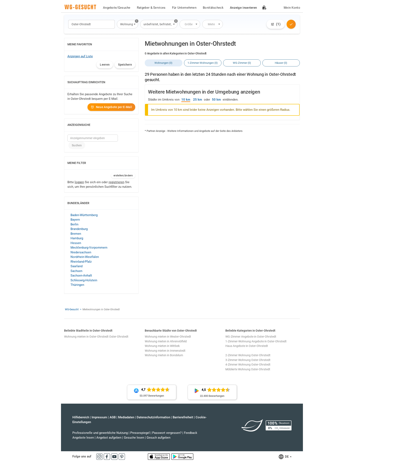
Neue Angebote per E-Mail (114, 107)
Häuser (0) (281, 62)
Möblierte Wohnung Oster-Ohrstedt (247, 369)
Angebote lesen (83, 437)
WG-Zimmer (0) (242, 62)
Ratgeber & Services (151, 8)
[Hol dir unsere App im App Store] (159, 456)
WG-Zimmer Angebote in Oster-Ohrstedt (250, 336)
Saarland (77, 266)
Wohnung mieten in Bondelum (164, 355)
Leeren (105, 64)
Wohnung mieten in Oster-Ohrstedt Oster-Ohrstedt (96, 336)
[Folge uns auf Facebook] (107, 456)
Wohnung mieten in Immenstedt (165, 350)
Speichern (125, 64)
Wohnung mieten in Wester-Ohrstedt (168, 336)
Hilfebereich (80, 417)
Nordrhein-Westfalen (85, 257)
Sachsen (76, 271)
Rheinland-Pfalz (81, 261)
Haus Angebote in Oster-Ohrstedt (246, 346)
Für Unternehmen (184, 8)
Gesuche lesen (134, 437)
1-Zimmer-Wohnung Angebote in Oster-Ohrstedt (256, 341)
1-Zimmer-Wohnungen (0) (203, 62)
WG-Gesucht (72, 309)
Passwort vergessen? (167, 433)
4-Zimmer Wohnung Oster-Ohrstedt (247, 364)
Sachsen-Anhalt (81, 275)
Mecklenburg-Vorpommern (89, 247)
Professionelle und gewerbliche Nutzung (100, 433)
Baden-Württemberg (84, 215)
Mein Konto (292, 8)
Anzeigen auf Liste (80, 56)
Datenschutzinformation (153, 417)
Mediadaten (126, 417)
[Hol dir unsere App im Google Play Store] (182, 456)
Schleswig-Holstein (84, 280)
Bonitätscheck (213, 8)
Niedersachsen (81, 252)
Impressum (99, 417)
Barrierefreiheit (183, 417)
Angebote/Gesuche (116, 8)
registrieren (116, 182)
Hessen (76, 243)
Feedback (190, 433)
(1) (278, 24)
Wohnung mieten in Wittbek (162, 346)
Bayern (75, 219)
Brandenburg (79, 229)
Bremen (76, 234)
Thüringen (77, 285)
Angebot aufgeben (108, 437)
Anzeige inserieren (243, 8)
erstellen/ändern (123, 175)
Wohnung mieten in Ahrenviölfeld (166, 341)
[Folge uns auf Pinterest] (121, 456)
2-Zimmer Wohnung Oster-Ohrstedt (247, 355)
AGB (113, 417)
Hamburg (77, 238)
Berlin (74, 224)
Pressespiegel (140, 433)
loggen (79, 182)
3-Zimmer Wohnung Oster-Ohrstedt (247, 360)
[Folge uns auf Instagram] (100, 456)
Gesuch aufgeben (158, 437)
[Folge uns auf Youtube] (114, 456)
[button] (127, 24)
